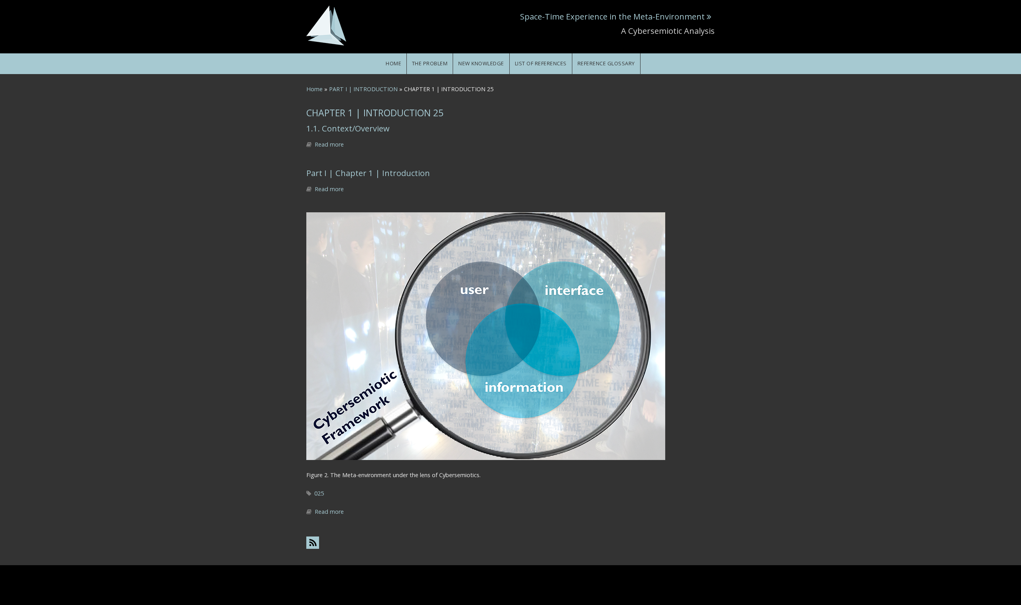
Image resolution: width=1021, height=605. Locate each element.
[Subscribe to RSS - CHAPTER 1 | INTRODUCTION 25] (510, 542)
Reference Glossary (606, 63)
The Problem (430, 63)
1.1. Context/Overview (348, 128)
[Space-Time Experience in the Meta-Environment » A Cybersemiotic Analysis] (326, 25)
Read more (329, 144)
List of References (541, 63)
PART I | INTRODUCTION (363, 89)
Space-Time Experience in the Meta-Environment (612, 16)
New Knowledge (481, 63)
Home (393, 63)
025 (319, 493)
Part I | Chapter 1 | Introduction (368, 172)
